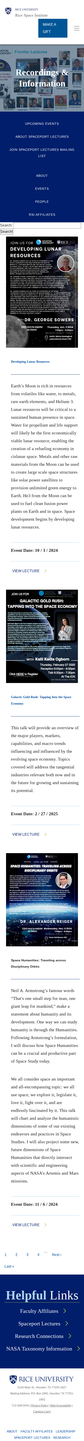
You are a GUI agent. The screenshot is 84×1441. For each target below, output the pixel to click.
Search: (6, 225)
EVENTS (42, 188)
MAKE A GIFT (49, 28)
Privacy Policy (39, 1405)
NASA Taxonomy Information (39, 1349)
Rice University (26, 9)
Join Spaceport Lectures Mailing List (42, 153)
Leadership (65, 1431)
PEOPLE (42, 201)
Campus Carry (42, 1411)
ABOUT (42, 175)
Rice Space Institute (31, 15)
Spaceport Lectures (39, 1324)
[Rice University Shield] (8, 13)
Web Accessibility (60, 1405)
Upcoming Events (42, 123)
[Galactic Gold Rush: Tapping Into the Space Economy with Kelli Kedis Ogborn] (42, 636)
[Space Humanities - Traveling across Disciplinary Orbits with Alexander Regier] (42, 899)
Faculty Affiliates (39, 1311)
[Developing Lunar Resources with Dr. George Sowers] (42, 292)
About (12, 1431)
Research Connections (39, 1336)
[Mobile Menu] (77, 28)
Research (61, 1437)
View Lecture (26, 571)
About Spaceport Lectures (42, 136)
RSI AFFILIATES (42, 214)
